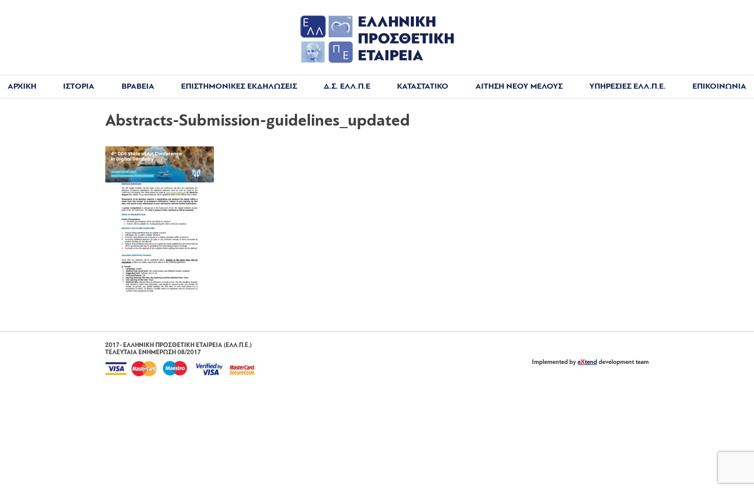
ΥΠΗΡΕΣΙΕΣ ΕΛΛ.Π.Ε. (627, 87)
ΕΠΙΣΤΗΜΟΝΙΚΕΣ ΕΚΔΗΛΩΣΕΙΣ (239, 87)
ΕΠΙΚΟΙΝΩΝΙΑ (719, 87)
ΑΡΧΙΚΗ (22, 87)
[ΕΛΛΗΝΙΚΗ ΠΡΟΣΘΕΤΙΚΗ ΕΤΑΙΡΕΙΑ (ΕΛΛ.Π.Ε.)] (377, 61)
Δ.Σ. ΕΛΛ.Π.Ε (347, 87)
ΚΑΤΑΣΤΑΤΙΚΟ (422, 87)
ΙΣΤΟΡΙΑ (78, 87)
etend (587, 362)
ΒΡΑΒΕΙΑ (138, 87)
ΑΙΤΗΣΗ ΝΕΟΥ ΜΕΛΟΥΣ (519, 87)
